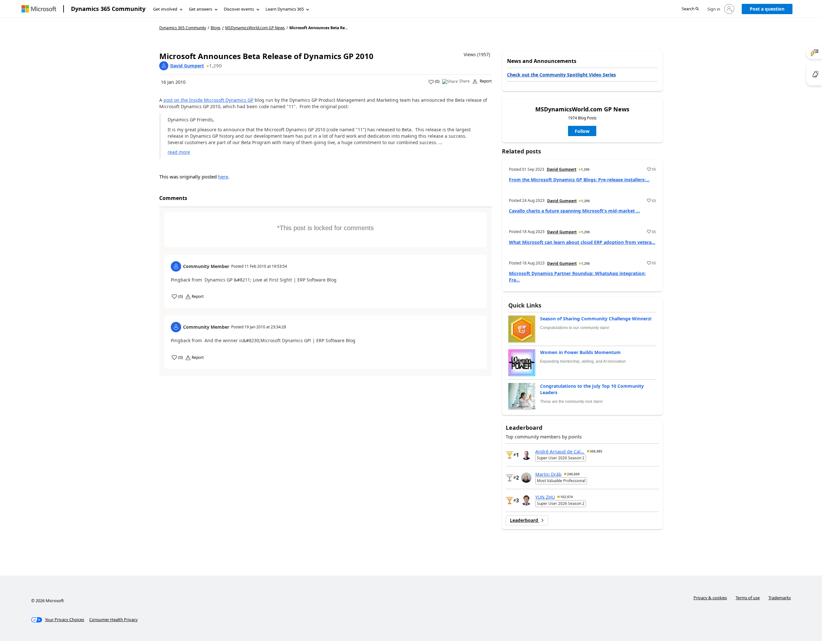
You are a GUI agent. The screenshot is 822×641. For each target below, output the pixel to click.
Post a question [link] (767, 9)
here (223, 176)
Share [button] (464, 81)
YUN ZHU (545, 497)
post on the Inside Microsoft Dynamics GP (208, 100)
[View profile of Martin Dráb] (526, 477)
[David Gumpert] (163, 65)
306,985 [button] (596, 451)
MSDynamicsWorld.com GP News (255, 27)
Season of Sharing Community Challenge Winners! (595, 319)
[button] (690, 9)
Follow (582, 131)
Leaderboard (524, 520)
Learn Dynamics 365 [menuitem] (285, 9)
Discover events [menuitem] (239, 9)
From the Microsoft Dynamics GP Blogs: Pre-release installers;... (579, 180)
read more (179, 152)
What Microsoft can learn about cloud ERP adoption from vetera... (582, 242)
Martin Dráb (548, 474)
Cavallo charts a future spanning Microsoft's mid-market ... (574, 211)
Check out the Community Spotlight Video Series (561, 75)
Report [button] (486, 81)
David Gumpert (187, 66)
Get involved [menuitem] (165, 9)
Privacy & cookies (710, 598)
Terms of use (748, 598)
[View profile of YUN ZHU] (526, 500)
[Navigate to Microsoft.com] (39, 9)
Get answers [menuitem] (200, 9)
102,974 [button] (566, 497)
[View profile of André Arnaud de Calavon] (526, 455)
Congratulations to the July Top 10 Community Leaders (592, 389)
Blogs (216, 27)
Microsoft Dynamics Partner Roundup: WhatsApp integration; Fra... (577, 276)
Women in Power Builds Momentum (580, 352)
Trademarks (779, 598)
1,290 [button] (215, 65)
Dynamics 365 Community (108, 9)
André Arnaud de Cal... (559, 451)
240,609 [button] (573, 474)
